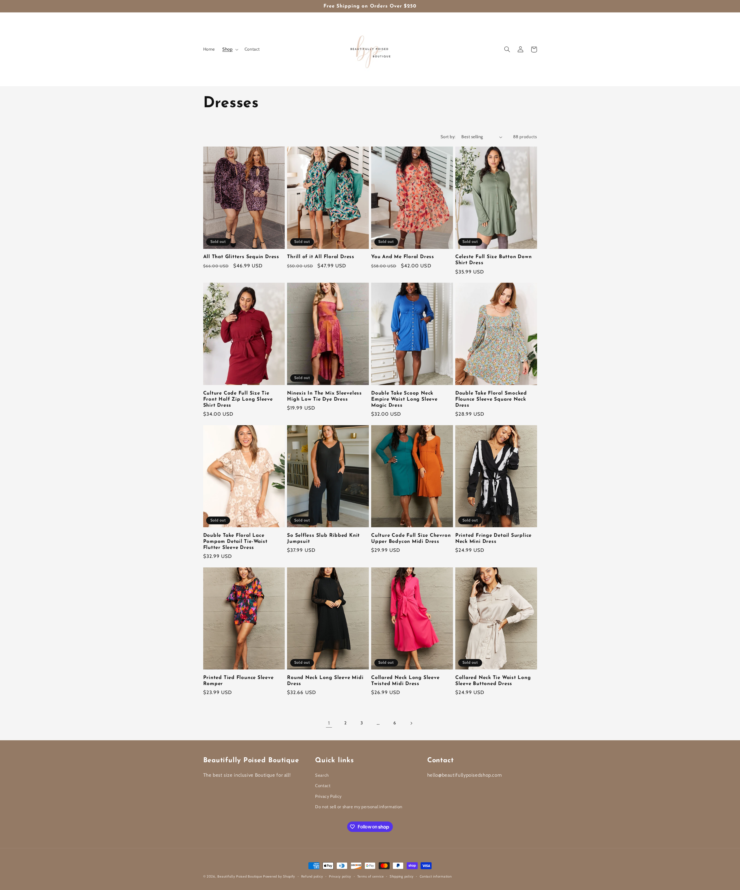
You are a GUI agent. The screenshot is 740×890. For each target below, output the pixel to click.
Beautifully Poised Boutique (240, 876)
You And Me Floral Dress (402, 256)
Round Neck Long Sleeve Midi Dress (325, 680)
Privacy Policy (328, 796)
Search (322, 775)
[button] (230, 49)
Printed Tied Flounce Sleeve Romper (238, 680)
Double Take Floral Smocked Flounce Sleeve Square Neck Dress (491, 399)
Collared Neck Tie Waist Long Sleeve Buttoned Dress (493, 680)
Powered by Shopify (279, 876)
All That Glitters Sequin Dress (241, 256)
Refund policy (312, 876)
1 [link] (329, 723)
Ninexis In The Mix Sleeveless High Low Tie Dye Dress (324, 396)
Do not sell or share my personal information (358, 806)
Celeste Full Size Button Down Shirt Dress (493, 259)
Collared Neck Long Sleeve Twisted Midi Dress (405, 680)
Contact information (436, 876)
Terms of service (370, 876)
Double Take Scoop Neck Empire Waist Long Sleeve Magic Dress (404, 399)
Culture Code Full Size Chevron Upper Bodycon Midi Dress (411, 538)
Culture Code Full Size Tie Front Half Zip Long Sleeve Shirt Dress (238, 399)
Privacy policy (340, 876)
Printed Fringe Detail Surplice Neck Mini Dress (493, 538)
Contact (322, 785)
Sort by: (448, 136)
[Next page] (411, 723)
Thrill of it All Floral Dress (320, 256)
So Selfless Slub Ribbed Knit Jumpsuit (323, 538)
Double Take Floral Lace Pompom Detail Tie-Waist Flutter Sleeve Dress (235, 541)
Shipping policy (402, 876)
